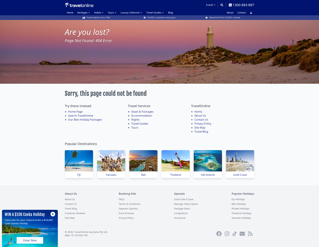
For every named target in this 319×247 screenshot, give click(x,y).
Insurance (179, 217)
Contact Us (201, 119)
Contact (241, 12)
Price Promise (126, 213)
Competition (181, 213)
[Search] (222, 5)
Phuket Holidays (240, 208)
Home (70, 12)
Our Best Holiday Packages (85, 119)
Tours (111, 12)
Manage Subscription (186, 203)
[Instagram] (227, 233)
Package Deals (182, 208)
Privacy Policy (202, 123)
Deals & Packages (142, 111)
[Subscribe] (242, 233)
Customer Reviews (75, 213)
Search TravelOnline (80, 115)
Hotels (97, 12)
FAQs (121, 199)
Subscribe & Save (183, 199)
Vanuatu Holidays (241, 217)
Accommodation (141, 115)
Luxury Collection (130, 12)
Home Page (75, 111)
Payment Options (128, 208)
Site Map (199, 127)
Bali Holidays (239, 203)
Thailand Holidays (242, 213)
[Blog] (250, 233)
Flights (135, 119)
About (230, 12)
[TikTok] (234, 233)
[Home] (79, 5)
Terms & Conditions (130, 203)
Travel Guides (153, 12)
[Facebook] (219, 233)
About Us (200, 115)
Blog (170, 12)
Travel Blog (201, 131)
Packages (82, 12)
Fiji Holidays (238, 199)
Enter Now (30, 240)
